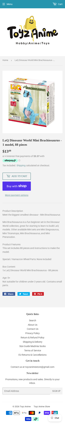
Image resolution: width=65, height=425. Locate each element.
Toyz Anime (25, 406)
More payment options (16, 195)
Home (5, 60)
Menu (9, 4)
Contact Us (32, 329)
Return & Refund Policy (32, 337)
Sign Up (56, 391)
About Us (32, 324)
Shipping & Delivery (32, 342)
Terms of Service (32, 350)
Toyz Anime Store (42, 406)
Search (32, 320)
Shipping (21, 165)
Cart (60, 4)
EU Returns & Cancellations (32, 354)
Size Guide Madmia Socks (32, 346)
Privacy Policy (32, 333)
